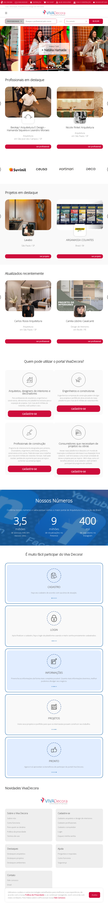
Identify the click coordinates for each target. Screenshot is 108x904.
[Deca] (42, 169)
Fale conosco (12, 880)
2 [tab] (49, 67)
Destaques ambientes (16, 862)
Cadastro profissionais (67, 823)
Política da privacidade (16, 831)
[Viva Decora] (54, 13)
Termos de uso (13, 836)
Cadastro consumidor (67, 827)
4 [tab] (55, 67)
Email (9, 884)
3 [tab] (52, 67)
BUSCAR (96, 21)
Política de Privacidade (34, 895)
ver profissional (42, 146)
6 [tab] (61, 67)
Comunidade (22, 2)
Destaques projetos (15, 858)
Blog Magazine (65, 2)
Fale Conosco (59, 897)
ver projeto (44, 256)
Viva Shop (50, 2)
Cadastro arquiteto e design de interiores (75, 818)
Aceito (94, 895)
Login (60, 831)
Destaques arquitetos (16, 853)
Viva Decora (7, 2)
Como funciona (13, 823)
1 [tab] (47, 67)
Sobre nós (11, 818)
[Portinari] (17, 169)
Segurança (62, 862)
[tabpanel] (54, 48)
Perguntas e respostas (67, 853)
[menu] (6, 13)
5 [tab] (58, 67)
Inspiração (37, 2)
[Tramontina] (66, 169)
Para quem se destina (16, 827)
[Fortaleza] (90, 169)
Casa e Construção (83, 2)
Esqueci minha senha (67, 836)
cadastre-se (29, 414)
